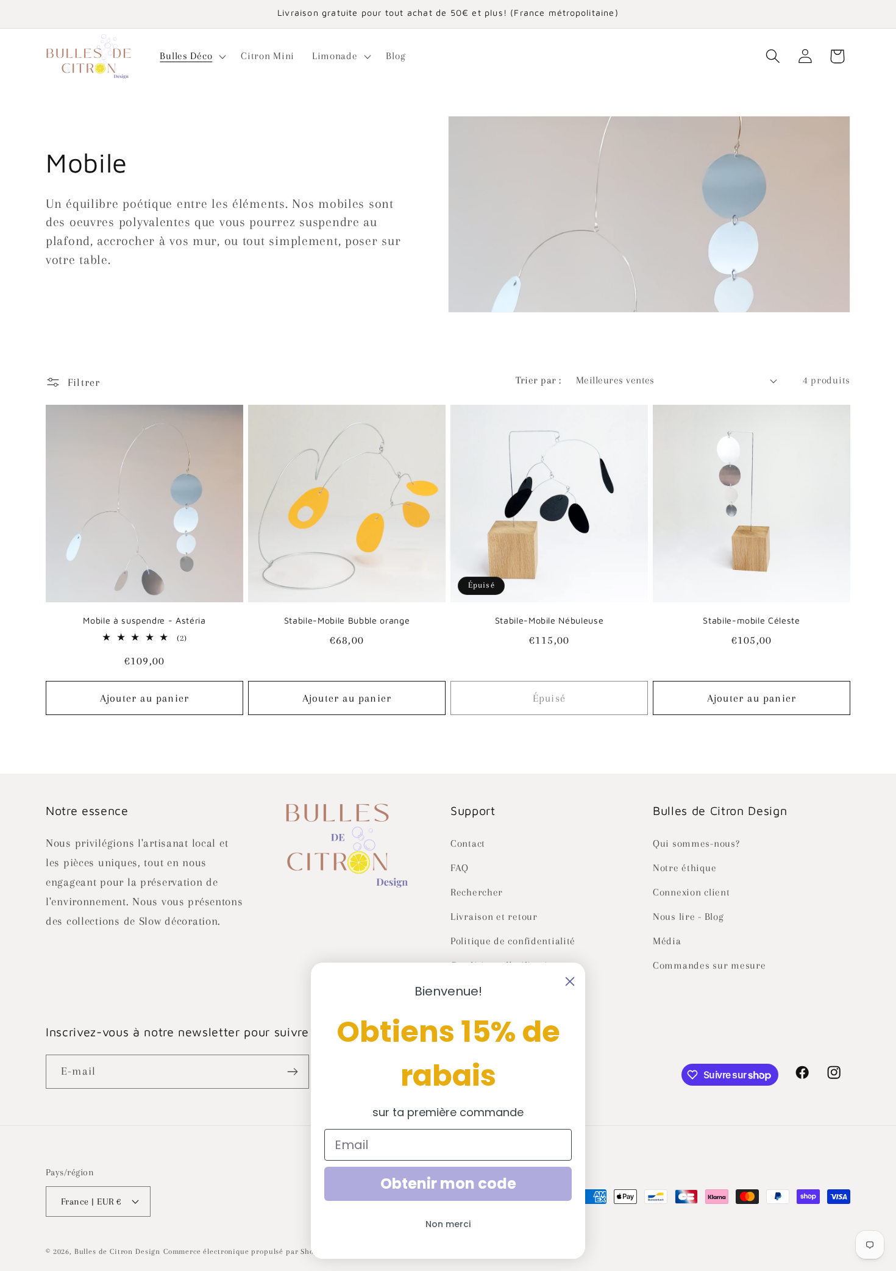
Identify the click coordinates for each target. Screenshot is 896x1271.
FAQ (459, 868)
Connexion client (691, 892)
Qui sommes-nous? (696, 843)
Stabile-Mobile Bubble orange (347, 620)
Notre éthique (684, 868)
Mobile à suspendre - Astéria (144, 620)
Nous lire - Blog (688, 916)
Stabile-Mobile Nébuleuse (549, 620)
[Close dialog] (570, 981)
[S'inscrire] (292, 1072)
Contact (467, 843)
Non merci (448, 1224)
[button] (191, 56)
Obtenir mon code (448, 1183)
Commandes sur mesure (709, 965)
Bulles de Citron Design (117, 1251)
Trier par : (538, 380)
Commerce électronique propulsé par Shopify (245, 1251)
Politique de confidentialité (512, 941)
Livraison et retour (494, 916)
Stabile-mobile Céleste (751, 620)
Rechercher (476, 892)
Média (667, 941)
